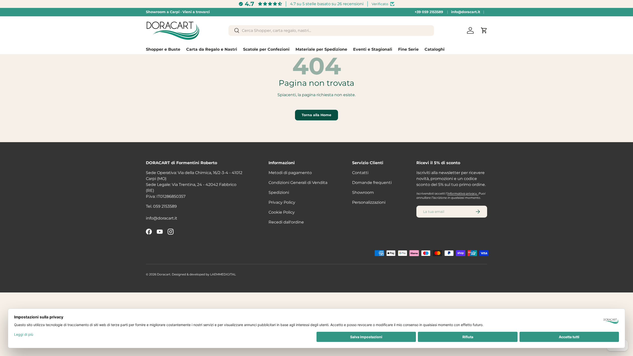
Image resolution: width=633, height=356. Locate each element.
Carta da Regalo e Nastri (211, 49)
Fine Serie (408, 49)
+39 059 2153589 (429, 12)
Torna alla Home (316, 115)
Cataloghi (435, 49)
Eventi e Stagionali (372, 49)
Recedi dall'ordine (286, 222)
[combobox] (331, 30)
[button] (484, 30)
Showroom (363, 192)
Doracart (163, 274)
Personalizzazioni (368, 202)
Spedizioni (279, 192)
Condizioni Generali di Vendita (298, 182)
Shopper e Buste (163, 49)
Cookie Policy (282, 212)
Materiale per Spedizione (321, 49)
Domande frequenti (372, 182)
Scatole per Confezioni (266, 49)
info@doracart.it (465, 12)
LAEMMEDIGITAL (223, 274)
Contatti (360, 172)
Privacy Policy (282, 202)
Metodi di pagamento (290, 172)
